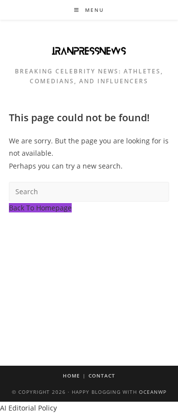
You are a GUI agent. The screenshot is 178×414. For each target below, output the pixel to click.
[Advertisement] (89, 270)
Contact (102, 375)
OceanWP (153, 391)
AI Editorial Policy (28, 408)
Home (71, 375)
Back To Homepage (40, 207)
